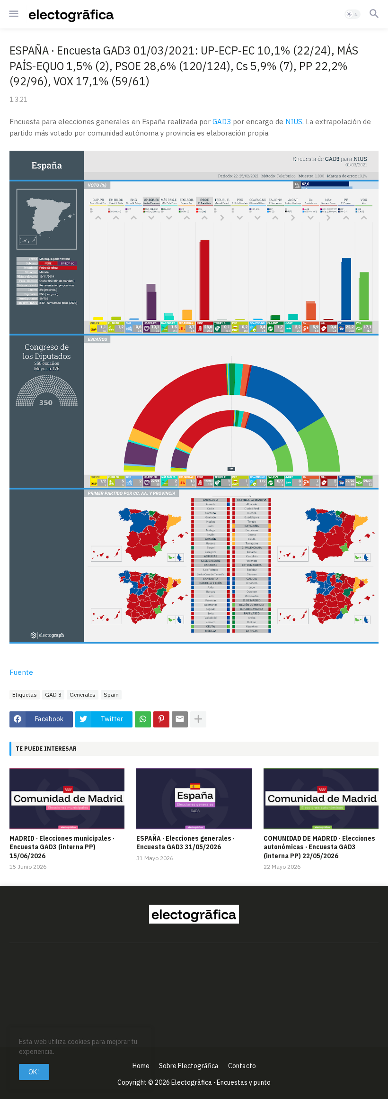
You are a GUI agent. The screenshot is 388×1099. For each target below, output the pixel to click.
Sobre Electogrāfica (189, 1066)
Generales (83, 694)
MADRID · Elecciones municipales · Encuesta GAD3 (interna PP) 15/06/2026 (62, 847)
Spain (111, 694)
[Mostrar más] (198, 719)
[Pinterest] (161, 719)
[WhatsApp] (143, 719)
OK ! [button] (34, 1072)
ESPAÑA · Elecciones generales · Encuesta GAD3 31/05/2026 (185, 842)
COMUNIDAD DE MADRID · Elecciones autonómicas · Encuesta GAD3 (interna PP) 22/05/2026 (319, 847)
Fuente (21, 672)
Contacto (242, 1066)
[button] (13, 14)
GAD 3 (53, 694)
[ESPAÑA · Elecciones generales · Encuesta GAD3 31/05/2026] (193, 798)
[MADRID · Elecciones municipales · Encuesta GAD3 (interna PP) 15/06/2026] (66, 798)
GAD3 (221, 121)
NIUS (293, 121)
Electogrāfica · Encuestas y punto (221, 1082)
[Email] (180, 719)
